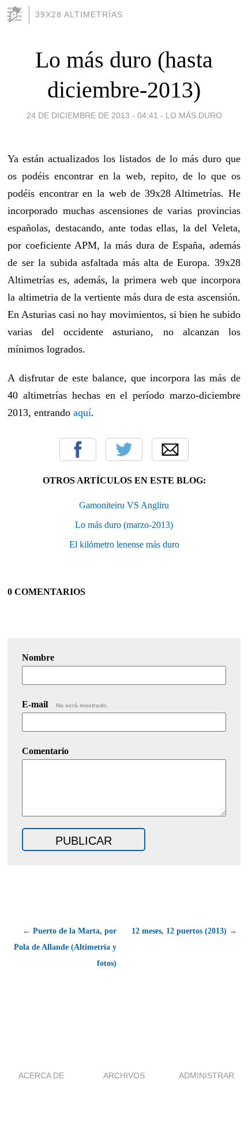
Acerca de (41, 1075)
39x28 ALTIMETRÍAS (79, 14)
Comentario (45, 751)
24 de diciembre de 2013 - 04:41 (92, 115)
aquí (82, 412)
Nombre (38, 657)
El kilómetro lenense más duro (124, 544)
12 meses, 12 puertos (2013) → (184, 931)
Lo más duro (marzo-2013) (124, 525)
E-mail (65, 704)
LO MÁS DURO (194, 115)
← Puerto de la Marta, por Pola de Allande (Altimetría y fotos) (65, 947)
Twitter (124, 449)
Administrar (206, 1075)
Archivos (124, 1075)
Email (170, 449)
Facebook (77, 449)
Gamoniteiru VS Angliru (124, 505)
